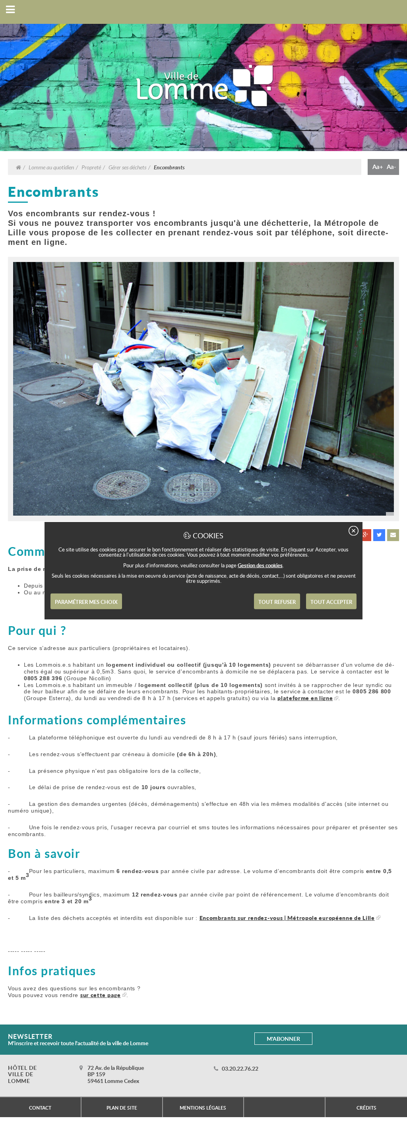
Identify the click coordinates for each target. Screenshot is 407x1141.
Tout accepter (331, 601)
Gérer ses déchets (127, 167)
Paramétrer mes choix (86, 601)
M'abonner (283, 1038)
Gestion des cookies (260, 565)
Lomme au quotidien (51, 167)
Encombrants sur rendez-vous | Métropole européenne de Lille (287, 917)
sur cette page (100, 995)
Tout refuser (277, 601)
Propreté (91, 167)
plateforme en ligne (305, 698)
